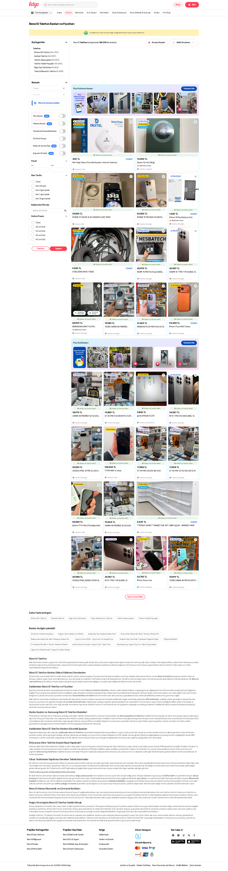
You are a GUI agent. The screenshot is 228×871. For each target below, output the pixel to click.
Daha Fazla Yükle (135, 597)
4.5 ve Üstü (40, 239)
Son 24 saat (41, 186)
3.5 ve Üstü (40, 231)
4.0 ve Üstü (40, 235)
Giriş (177, 4)
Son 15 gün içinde (43, 199)
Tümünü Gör (189, 89)
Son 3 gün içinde (42, 190)
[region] (135, 103)
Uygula (58, 249)
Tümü (38, 182)
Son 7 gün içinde (42, 194)
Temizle (40, 249)
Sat (194, 4)
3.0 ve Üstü (40, 227)
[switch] (62, 116)
